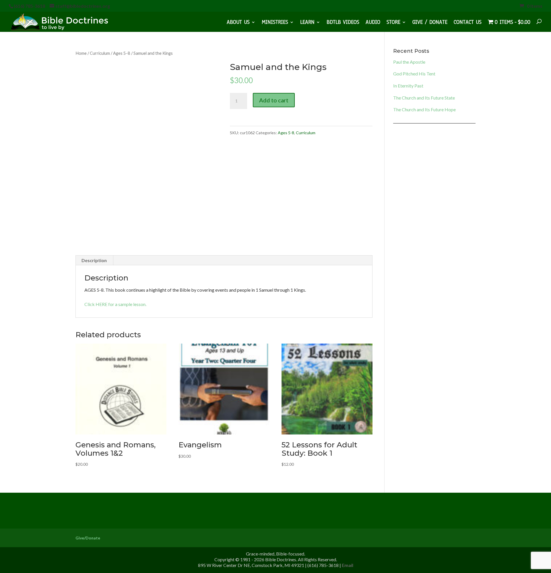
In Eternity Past (408, 85)
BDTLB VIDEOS (343, 23)
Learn (307, 23)
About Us (238, 23)
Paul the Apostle (409, 62)
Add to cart (273, 100)
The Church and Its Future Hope (424, 109)
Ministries (275, 23)
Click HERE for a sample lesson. (115, 304)
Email (347, 565)
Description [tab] (94, 260)
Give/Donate (87, 537)
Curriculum (100, 53)
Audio (373, 23)
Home (81, 53)
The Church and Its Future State (424, 97)
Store (393, 23)
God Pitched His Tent (414, 73)
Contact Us (468, 23)
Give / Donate (429, 23)
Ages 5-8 (121, 53)
